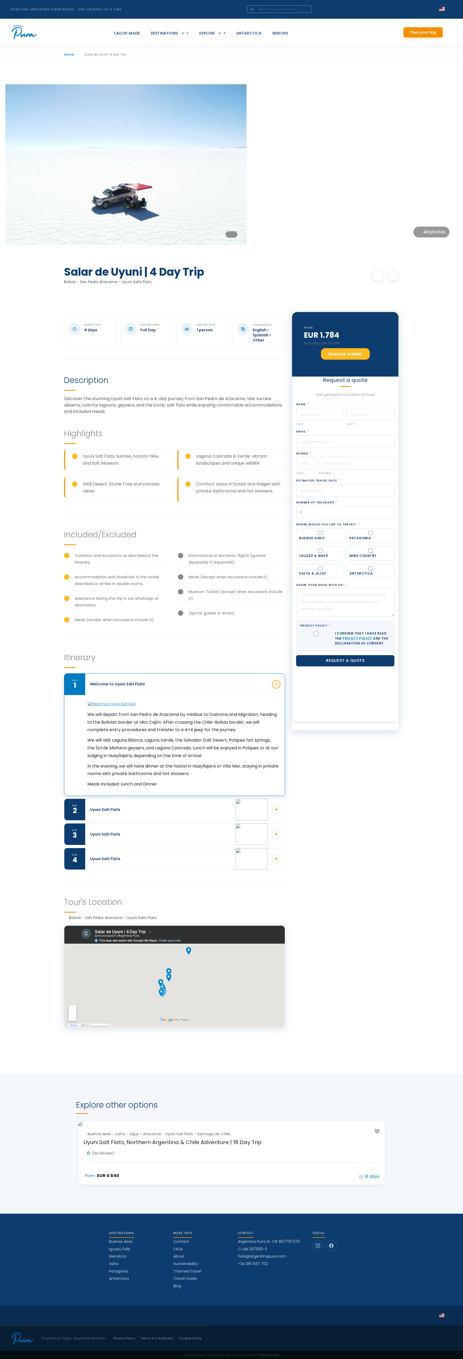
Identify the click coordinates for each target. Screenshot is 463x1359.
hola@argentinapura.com (262, 1256)
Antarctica (119, 1278)
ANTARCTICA (249, 33)
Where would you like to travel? (327, 524)
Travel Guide (185, 1278)
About (179, 1256)
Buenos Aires (121, 1241)
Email (302, 432)
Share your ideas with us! (321, 585)
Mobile (303, 453)
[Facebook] (331, 1245)
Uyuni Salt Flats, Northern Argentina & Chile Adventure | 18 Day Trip (173, 1142)
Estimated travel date (318, 481)
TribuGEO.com (268, 1355)
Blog (177, 1286)
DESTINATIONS (164, 33)
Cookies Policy (190, 1338)
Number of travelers (316, 502)
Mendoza (117, 1256)
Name (302, 404)
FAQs (178, 1249)
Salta (113, 1263)
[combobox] (287, 9)
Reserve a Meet (345, 354)
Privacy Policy (315, 626)
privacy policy (357, 638)
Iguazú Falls (119, 1249)
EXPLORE (207, 33)
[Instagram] (318, 1245)
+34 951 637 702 (253, 1263)
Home (69, 54)
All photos (434, 232)
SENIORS (280, 33)
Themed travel (187, 1271)
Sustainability (185, 1263)
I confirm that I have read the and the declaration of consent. (361, 638)
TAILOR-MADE (126, 33)
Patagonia (118, 1271)
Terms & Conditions (157, 1338)
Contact (181, 1241)
